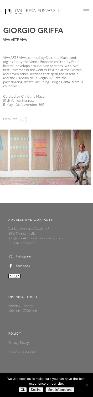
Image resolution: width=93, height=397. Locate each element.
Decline (36, 390)
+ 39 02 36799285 (21, 243)
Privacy (14, 343)
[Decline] (87, 384)
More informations (59, 390)
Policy (24, 343)
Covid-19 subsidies (22, 352)
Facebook (23, 266)
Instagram (23, 257)
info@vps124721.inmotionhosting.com (35, 238)
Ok (23, 390)
